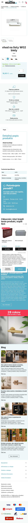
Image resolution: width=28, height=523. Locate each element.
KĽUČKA (17, 175)
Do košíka (21, 75)
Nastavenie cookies (6, 484)
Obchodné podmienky (6, 488)
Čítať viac (3, 374)
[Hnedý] (12, 59)
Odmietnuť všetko (22, 252)
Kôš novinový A (19, 240)
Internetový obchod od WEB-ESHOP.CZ (10, 497)
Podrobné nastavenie (8, 269)
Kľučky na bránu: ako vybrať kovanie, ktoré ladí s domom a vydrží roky (12, 444)
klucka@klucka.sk (11, 209)
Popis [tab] (4, 129)
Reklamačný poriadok (6, 486)
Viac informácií (6, 304)
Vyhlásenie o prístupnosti (7, 492)
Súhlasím (20, 269)
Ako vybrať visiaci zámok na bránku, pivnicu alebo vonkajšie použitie (12, 365)
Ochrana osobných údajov (7, 490)
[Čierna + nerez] (16, 59)
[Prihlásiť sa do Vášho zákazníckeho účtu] (22, 2)
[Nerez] (3, 59)
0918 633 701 (10, 206)
